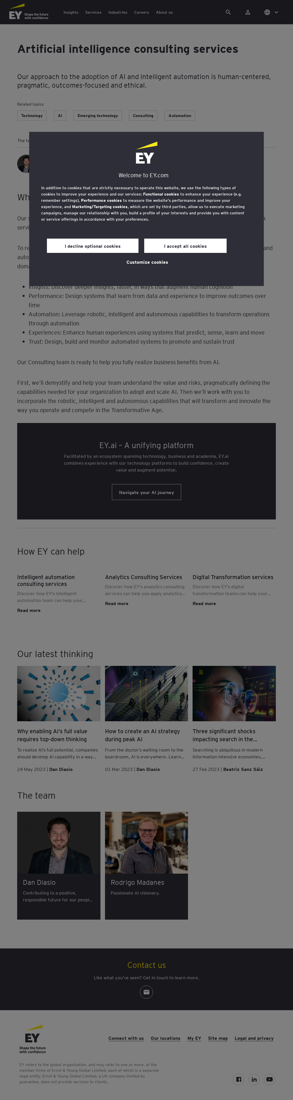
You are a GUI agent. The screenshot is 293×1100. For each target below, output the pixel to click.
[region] (146, 209)
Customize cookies (147, 262)
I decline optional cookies (93, 246)
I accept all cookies (185, 246)
